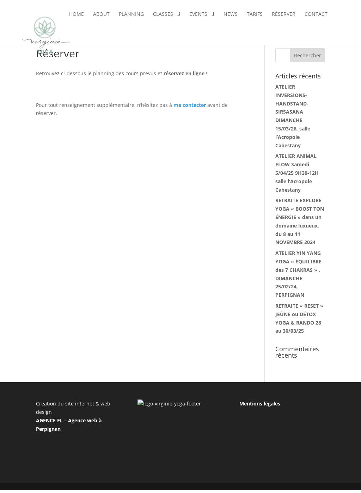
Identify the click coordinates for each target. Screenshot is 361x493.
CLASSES (163, 14)
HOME (76, 14)
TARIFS (255, 14)
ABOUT (101, 14)
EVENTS (198, 14)
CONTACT (316, 14)
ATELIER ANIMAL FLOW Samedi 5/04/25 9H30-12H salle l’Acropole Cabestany (297, 173)
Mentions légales (259, 403)
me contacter (189, 105)
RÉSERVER (283, 14)
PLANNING (131, 14)
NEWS (231, 14)
